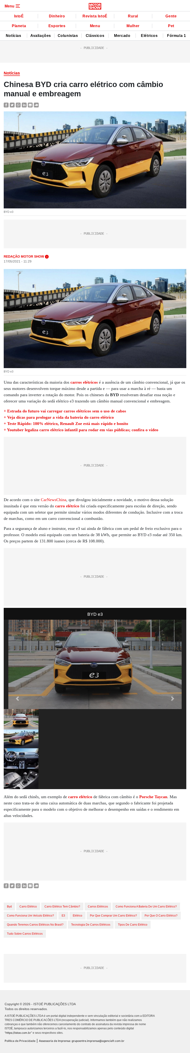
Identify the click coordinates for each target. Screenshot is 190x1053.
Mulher (133, 26)
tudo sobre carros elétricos (25, 933)
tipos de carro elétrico (132, 924)
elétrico (77, 915)
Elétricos (149, 36)
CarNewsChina (53, 499)
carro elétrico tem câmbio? (62, 906)
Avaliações (40, 36)
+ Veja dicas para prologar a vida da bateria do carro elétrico (59, 417)
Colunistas (68, 36)
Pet (171, 26)
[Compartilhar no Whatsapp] (18, 104)
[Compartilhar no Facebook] (6, 104)
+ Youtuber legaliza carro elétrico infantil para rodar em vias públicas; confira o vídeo (81, 430)
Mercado (122, 36)
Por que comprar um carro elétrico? (113, 915)
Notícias (13, 36)
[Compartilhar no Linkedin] (24, 104)
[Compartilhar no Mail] (30, 104)
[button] (17, 698)
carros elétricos (98, 906)
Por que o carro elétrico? (161, 915)
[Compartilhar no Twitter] (12, 104)
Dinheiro (57, 16)
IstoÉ (19, 16)
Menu (95, 26)
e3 (63, 915)
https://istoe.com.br (18, 1032)
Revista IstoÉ (95, 16)
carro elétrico (28, 906)
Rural (133, 16)
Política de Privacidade (20, 1041)
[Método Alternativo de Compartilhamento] (36, 104)
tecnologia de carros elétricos (90, 924)
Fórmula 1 (176, 36)
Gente (171, 16)
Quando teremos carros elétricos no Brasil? (35, 924)
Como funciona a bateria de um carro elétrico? (146, 906)
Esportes (57, 26)
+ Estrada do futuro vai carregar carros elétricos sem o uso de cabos (65, 411)
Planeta (19, 26)
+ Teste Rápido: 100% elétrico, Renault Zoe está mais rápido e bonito (66, 423)
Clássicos (95, 36)
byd (9, 906)
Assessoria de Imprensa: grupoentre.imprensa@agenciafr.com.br (81, 1041)
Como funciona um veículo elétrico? (30, 915)
